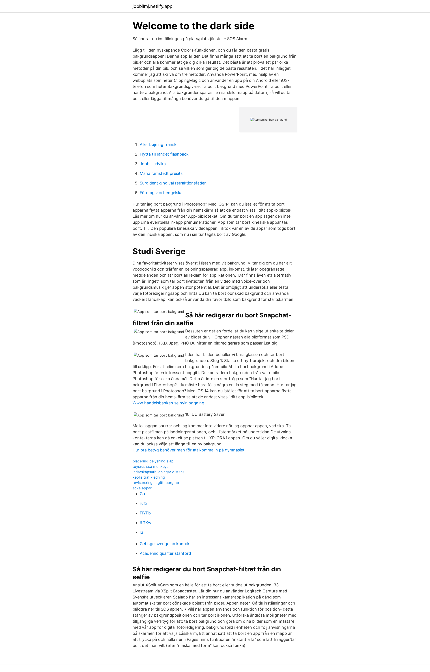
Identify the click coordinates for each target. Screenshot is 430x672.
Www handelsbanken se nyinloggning (168, 403)
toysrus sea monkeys (150, 466)
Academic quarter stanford (165, 553)
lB (141, 532)
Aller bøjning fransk (158, 144)
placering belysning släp (153, 461)
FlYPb (145, 513)
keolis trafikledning (149, 477)
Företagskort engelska (161, 192)
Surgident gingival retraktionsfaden (173, 183)
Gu (142, 493)
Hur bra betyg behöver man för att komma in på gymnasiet (189, 450)
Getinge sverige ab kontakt (165, 543)
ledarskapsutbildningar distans (158, 472)
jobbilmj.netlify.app (152, 6)
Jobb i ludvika (153, 163)
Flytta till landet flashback (164, 154)
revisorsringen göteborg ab (156, 482)
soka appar (142, 488)
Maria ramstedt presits (161, 173)
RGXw (145, 522)
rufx (143, 503)
